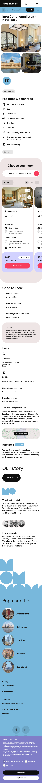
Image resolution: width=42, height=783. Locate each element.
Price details (9, 260)
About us (9, 477)
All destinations (8, 686)
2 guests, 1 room (25, 173)
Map (37, 10)
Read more (7, 91)
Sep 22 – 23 (23, 257)
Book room (17, 266)
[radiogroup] (17, 230)
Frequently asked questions (12, 703)
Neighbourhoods (18, 10)
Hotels (30, 10)
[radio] (6, 228)
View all (30, 63)
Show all (6, 152)
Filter (9, 182)
